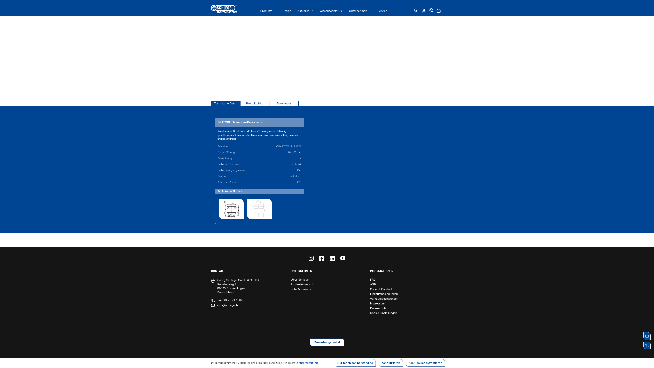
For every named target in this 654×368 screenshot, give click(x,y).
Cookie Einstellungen (383, 313)
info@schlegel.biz (228, 305)
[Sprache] (431, 10)
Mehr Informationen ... (310, 363)
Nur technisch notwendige (355, 363)
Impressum (377, 303)
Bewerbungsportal (327, 342)
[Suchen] (416, 10)
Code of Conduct (381, 289)
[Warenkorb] (439, 10)
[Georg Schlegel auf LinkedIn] (332, 258)
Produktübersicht (302, 284)
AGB (373, 284)
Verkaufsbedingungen (384, 298)
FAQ (373, 279)
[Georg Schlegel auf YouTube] (343, 258)
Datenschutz (378, 308)
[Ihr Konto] (424, 10)
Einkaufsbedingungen (384, 294)
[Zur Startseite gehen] (224, 8)
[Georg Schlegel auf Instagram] (311, 258)
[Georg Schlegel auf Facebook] (321, 258)
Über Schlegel (300, 279)
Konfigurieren (391, 363)
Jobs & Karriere (301, 289)
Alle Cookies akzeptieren (425, 363)
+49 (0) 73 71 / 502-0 (231, 300)
